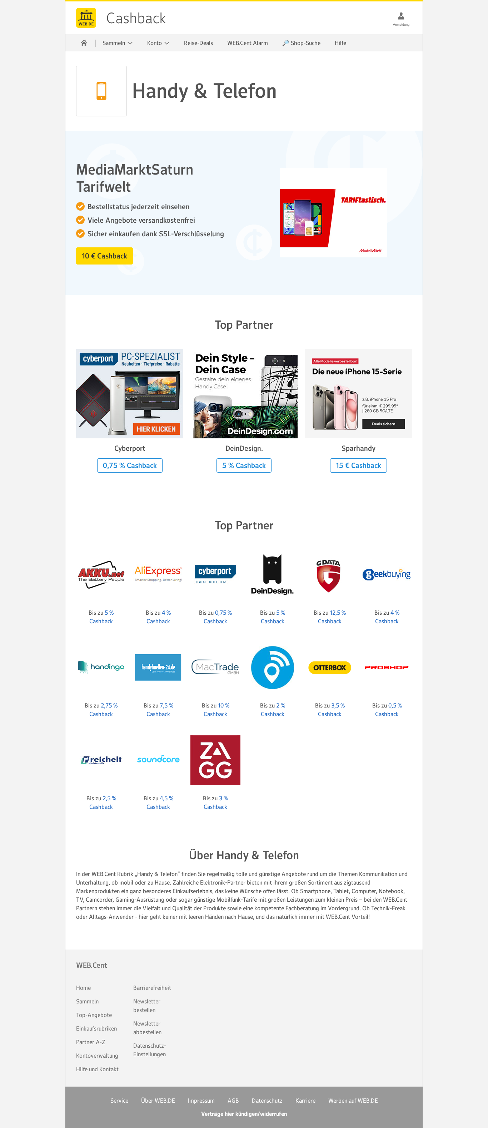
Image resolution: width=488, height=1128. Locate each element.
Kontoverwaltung (97, 1055)
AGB (233, 1100)
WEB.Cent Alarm (247, 42)
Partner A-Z (90, 1042)
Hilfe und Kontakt (97, 1069)
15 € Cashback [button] (358, 465)
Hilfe (340, 42)
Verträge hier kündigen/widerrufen (244, 1114)
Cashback (86, 18)
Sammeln (87, 1001)
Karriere (305, 1100)
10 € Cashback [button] (104, 256)
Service (119, 1100)
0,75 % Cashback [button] (130, 465)
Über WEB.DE (158, 1100)
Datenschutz (267, 1100)
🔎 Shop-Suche (301, 42)
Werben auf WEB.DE (353, 1100)
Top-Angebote (94, 1014)
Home (83, 987)
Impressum (201, 1100)
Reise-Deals (198, 42)
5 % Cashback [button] (244, 465)
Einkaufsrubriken (96, 1028)
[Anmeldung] (401, 15)
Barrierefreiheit (152, 987)
